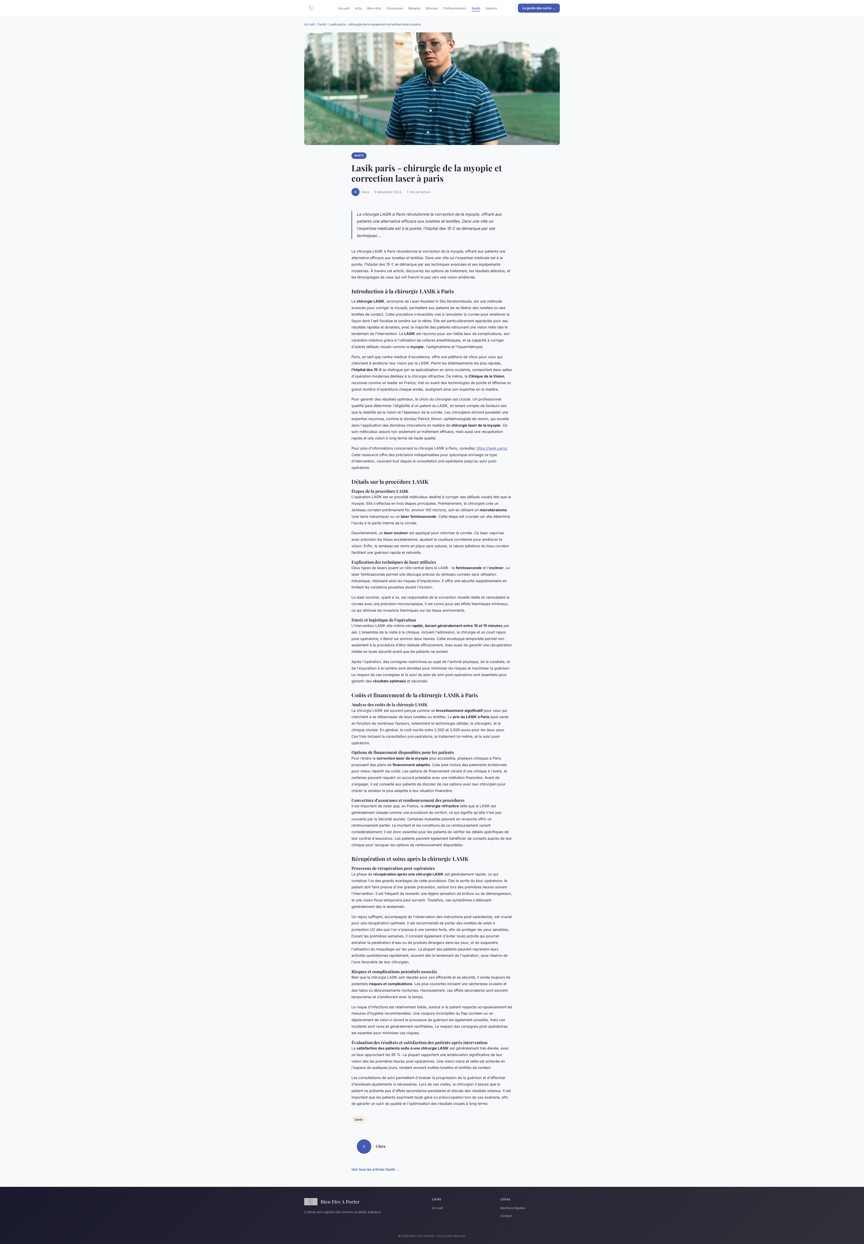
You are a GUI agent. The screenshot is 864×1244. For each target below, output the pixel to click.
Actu (358, 8)
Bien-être (374, 8)
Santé (476, 8)
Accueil (343, 8)
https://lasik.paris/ (492, 448)
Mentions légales (512, 1208)
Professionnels (454, 8)
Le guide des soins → (539, 8)
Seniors (491, 8)
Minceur (432, 8)
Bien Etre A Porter (340, 1201)
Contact (506, 1216)
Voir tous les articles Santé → (375, 1169)
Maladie (414, 8)
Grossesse (395, 8)
